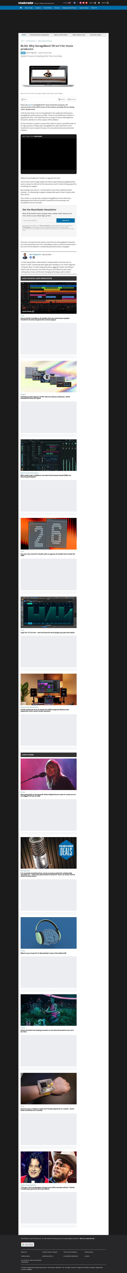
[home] (20, 8)
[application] (49, 154)
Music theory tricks (79, 35)
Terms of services (45, 225)
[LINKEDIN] (31, 257)
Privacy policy (89, 1252)
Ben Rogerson (32, 53)
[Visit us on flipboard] (86, 3)
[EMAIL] (34, 257)
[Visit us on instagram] (80, 3)
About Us (24, 1252)
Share (25, 99)
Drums (57, 8)
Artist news (29, 8)
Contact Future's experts (49, 1252)
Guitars (38, 8)
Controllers (48, 8)
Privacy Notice (26, 227)
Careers (87, 1256)
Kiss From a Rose (95, 35)
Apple (30, 105)
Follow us (63, 99)
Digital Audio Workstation (45, 41)
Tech (22, 41)
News (23, 53)
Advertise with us (47, 1256)
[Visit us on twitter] (77, 3)
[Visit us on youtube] (83, 3)
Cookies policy (25, 1256)
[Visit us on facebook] (74, 3)
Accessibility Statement (71, 1256)
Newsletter (73, 99)
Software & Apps (30, 41)
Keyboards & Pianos (69, 8)
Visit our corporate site (87, 1238)
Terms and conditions (70, 1252)
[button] (105, 3)
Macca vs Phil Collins (60, 35)
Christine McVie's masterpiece (39, 35)
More (93, 8)
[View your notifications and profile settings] (99, 3)
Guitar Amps (84, 8)
